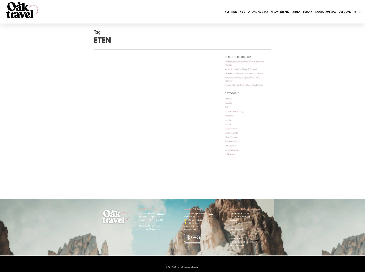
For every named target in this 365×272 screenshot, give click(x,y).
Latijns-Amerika (231, 133)
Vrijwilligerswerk (232, 150)
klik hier (160, 214)
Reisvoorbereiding (232, 141)
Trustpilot (198, 220)
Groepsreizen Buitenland (239, 214)
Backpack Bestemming (234, 111)
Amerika (228, 99)
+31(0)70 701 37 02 (155, 217)
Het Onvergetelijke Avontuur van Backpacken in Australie (244, 63)
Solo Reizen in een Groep (240, 217)
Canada (228, 120)
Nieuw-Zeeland (231, 137)
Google (197, 223)
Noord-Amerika (236, 239)
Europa (228, 124)
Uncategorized (230, 146)
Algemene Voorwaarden (193, 226)
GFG (211, 214)
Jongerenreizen (231, 129)
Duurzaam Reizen (191, 229)
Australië (228, 103)
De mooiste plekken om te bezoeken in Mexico (244, 73)
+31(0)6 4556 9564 (156, 220)
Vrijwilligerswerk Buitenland (241, 242)
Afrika (232, 232)
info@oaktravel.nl (153, 229)
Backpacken (229, 116)
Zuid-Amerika (230, 154)
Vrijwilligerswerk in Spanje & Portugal (241, 69)
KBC (197, 217)
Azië (100, 179)
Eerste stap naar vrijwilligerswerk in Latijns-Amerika (243, 79)
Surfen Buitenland (237, 245)
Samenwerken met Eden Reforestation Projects (244, 85)
